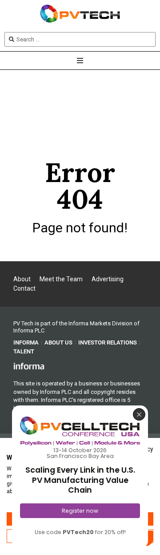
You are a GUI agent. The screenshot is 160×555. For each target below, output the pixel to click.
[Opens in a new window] (28, 365)
